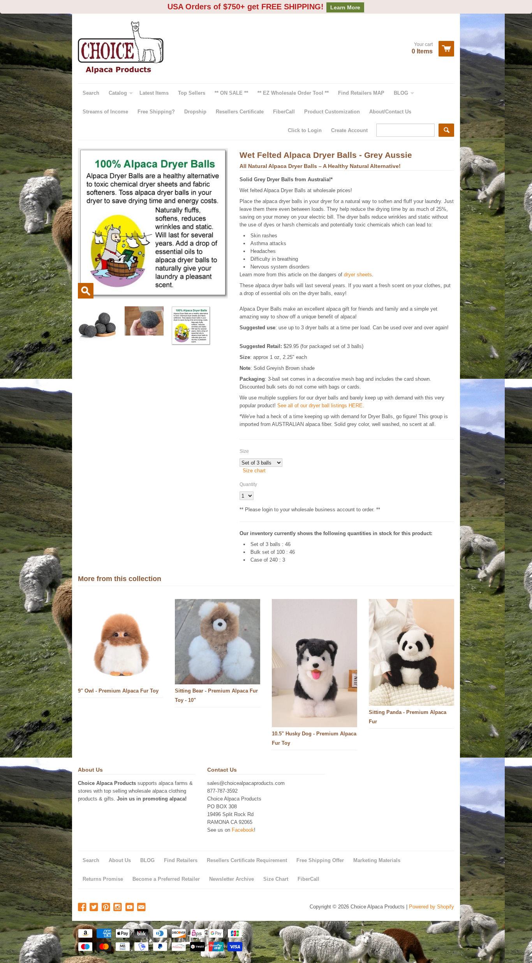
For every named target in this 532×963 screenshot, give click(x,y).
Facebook (243, 830)
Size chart (254, 471)
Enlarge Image (85, 291)
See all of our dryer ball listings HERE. (320, 405)
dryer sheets (358, 274)
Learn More (345, 7)
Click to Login (305, 130)
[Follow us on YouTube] (130, 907)
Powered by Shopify (431, 907)
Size (244, 451)
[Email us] (142, 907)
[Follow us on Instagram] (118, 907)
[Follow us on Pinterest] (107, 907)
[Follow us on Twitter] (95, 907)
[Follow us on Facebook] (83, 907)
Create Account (349, 130)
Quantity (248, 484)
